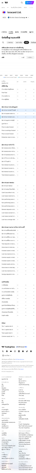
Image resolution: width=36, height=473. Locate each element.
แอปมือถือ (4, 433)
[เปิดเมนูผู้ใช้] (2, 2)
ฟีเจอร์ (20, 379)
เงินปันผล (4, 413)
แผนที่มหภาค (5, 426)
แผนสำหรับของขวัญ (24, 384)
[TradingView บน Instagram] (15, 351)
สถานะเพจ (21, 446)
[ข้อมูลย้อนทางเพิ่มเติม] (8, 7)
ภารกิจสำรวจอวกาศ (24, 411)
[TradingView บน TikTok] (27, 351)
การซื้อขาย (4, 454)
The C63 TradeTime (24, 428)
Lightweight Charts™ (24, 455)
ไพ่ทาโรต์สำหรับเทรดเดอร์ (25, 426)
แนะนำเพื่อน (5, 444)
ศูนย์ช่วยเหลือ (22, 415)
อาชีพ (20, 417)
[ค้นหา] (22, 2)
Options (4, 424)
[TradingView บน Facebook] (7, 351)
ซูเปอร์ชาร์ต (5, 379)
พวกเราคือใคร (22, 409)
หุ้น (2, 384)
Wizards (4, 465)
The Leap (21, 395)
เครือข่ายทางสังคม (6, 440)
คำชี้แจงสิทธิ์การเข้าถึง (24, 440)
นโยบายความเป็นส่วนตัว (25, 436)
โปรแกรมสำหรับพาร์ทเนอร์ (26, 467)
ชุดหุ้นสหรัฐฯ (22, 404)
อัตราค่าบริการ (22, 381)
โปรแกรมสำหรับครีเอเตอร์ (8, 445)
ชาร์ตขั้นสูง (22, 457)
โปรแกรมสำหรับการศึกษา (25, 469)
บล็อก (20, 413)
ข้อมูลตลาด (22, 382)
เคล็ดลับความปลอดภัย (24, 442)
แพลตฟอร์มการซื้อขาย (24, 458)
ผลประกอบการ (5, 411)
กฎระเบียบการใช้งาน (7, 447)
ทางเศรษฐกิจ (5, 409)
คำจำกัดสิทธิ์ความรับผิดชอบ (26, 435)
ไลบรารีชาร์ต (22, 453)
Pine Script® (5, 428)
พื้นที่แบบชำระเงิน (6, 469)
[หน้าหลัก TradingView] (6, 3)
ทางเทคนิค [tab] (24, 32)
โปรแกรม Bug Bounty (24, 444)
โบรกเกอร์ (21, 391)
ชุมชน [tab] (17, 32)
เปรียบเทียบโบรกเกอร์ (24, 393)
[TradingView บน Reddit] (31, 351)
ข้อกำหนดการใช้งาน (24, 433)
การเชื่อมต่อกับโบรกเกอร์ (25, 466)
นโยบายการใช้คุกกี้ (23, 438)
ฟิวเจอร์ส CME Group (24, 400)
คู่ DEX (3, 393)
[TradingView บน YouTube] (11, 351)
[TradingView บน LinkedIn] (19, 351)
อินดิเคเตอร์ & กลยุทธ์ (7, 463)
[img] (26, 17)
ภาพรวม (21, 390)
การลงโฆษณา (22, 464)
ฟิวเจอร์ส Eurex (23, 402)
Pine (3, 395)
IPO (3, 415)
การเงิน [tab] (11, 32)
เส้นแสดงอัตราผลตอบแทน (8, 422)
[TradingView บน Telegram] (23, 351)
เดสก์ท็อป (4, 435)
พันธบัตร (4, 388)
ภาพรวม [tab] (4, 32)
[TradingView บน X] (3, 351)
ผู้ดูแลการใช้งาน (6, 449)
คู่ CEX (3, 391)
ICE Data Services (19, 359)
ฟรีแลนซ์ (4, 467)
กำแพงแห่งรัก (5, 442)
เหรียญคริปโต (5, 390)
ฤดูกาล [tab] (31, 32)
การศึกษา (4, 456)
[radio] (22, 57)
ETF (3, 386)
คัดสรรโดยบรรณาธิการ (8, 458)
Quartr (22, 369)
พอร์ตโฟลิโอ (5, 420)
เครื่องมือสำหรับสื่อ (23, 419)
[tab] (10, 42)
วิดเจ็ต (20, 451)
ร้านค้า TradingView (24, 424)
